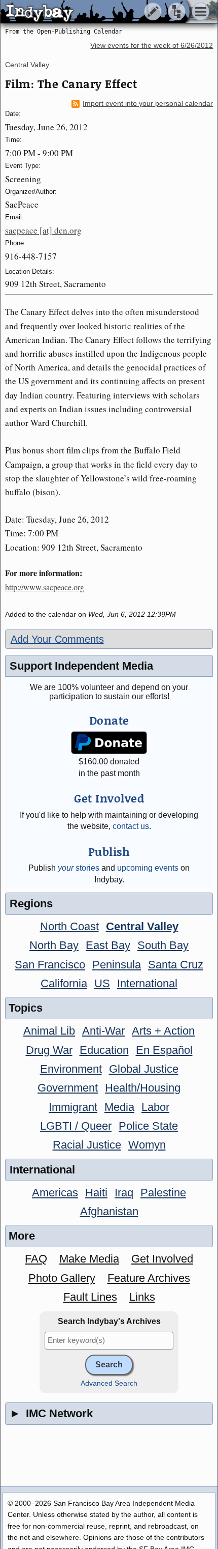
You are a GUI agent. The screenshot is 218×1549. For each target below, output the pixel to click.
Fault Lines (90, 1296)
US (102, 983)
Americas (55, 1192)
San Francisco (50, 964)
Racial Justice (87, 1144)
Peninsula (116, 964)
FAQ (36, 1258)
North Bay (54, 945)
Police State (148, 1126)
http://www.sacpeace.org (44, 587)
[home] (95, 12)
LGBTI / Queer (76, 1126)
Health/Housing (142, 1087)
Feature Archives (148, 1278)
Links (142, 1296)
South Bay (163, 945)
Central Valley (27, 65)
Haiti (96, 1192)
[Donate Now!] (109, 742)
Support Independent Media (81, 665)
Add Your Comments (57, 639)
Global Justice (143, 1069)
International (147, 983)
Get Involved (162, 1258)
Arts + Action (163, 1030)
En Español (164, 1050)
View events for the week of (151, 45)
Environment (71, 1069)
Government (68, 1087)
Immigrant (73, 1107)
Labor (155, 1107)
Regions (31, 903)
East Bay (108, 945)
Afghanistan (109, 1211)
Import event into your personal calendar (148, 103)
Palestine (163, 1192)
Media (119, 1107)
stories (78, 868)
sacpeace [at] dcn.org (43, 230)
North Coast (69, 926)
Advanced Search (109, 1383)
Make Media (89, 1258)
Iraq (124, 1192)
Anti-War (103, 1030)
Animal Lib (49, 1030)
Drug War (49, 1050)
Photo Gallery (61, 1278)
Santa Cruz (175, 964)
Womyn (147, 1144)
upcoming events (147, 868)
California (64, 983)
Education (104, 1050)
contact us (131, 826)
